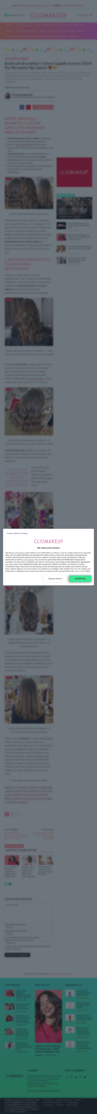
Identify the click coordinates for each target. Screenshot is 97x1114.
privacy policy (79, 571)
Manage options (55, 579)
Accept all (80, 579)
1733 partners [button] (20, 553)
